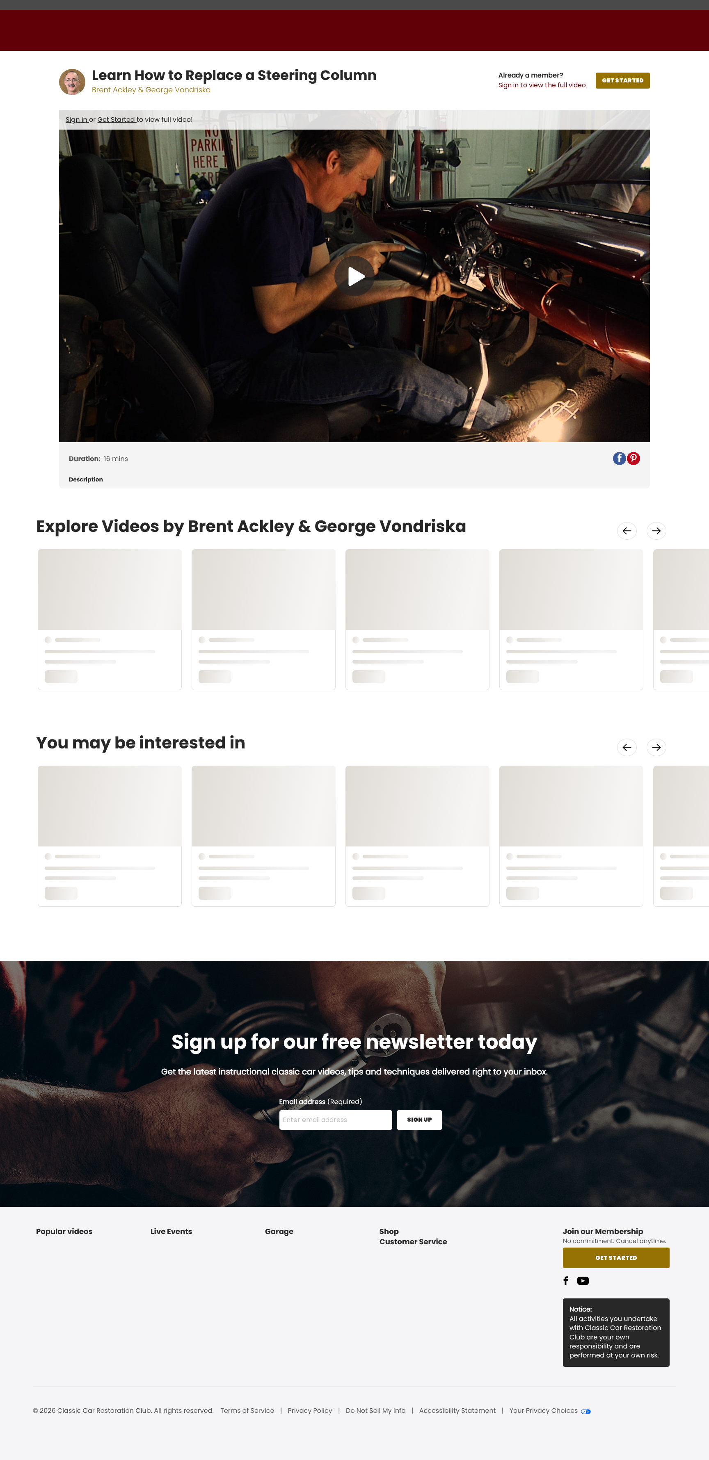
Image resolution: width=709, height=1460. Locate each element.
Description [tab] (86, 480)
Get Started (117, 119)
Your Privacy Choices (544, 1410)
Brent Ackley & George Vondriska (151, 90)
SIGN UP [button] (419, 1120)
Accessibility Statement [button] (457, 1410)
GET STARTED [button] (623, 80)
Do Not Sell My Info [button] (376, 1410)
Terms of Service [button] (247, 1410)
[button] (542, 80)
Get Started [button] (616, 1258)
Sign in (77, 119)
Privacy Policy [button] (310, 1410)
